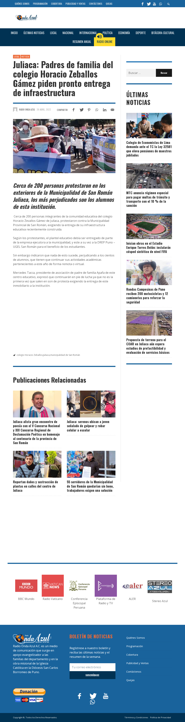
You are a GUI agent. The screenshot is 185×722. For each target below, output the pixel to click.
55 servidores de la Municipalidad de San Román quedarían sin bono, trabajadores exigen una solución (90, 486)
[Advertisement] (106, 17)
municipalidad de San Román (65, 354)
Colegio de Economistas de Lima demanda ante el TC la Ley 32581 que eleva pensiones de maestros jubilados (149, 148)
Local (16, 56)
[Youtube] (154, 3)
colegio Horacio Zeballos (30, 354)
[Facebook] (142, 3)
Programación (134, 646)
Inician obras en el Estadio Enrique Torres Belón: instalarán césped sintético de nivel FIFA (148, 247)
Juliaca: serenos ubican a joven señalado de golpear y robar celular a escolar (88, 425)
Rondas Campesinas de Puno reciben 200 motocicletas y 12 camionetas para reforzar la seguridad (147, 295)
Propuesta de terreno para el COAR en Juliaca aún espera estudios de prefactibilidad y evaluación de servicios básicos (147, 346)
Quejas (130, 680)
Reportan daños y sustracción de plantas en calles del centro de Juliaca (35, 486)
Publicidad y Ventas (137, 663)
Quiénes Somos (135, 637)
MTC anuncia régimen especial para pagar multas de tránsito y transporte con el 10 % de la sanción (148, 199)
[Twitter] (148, 3)
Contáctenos (133, 671)
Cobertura (132, 654)
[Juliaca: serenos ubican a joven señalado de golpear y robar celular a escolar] (85, 404)
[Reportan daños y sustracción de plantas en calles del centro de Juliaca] (31, 464)
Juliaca (46, 354)
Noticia (25, 56)
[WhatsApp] (160, 3)
